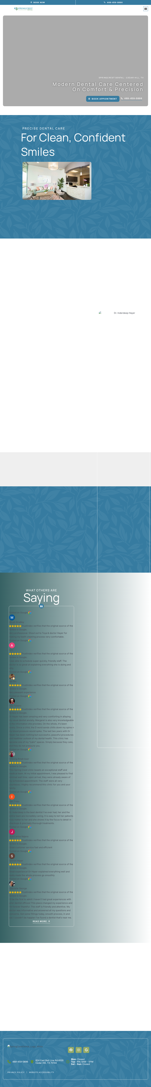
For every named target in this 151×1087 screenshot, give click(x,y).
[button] (145, 8)
